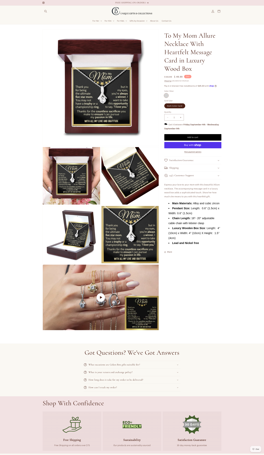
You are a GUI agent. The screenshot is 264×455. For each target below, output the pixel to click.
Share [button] (169, 252)
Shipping (167, 81)
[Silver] (166, 95)
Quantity (167, 112)
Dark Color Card (174, 106)
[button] (46, 11)
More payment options (192, 152)
